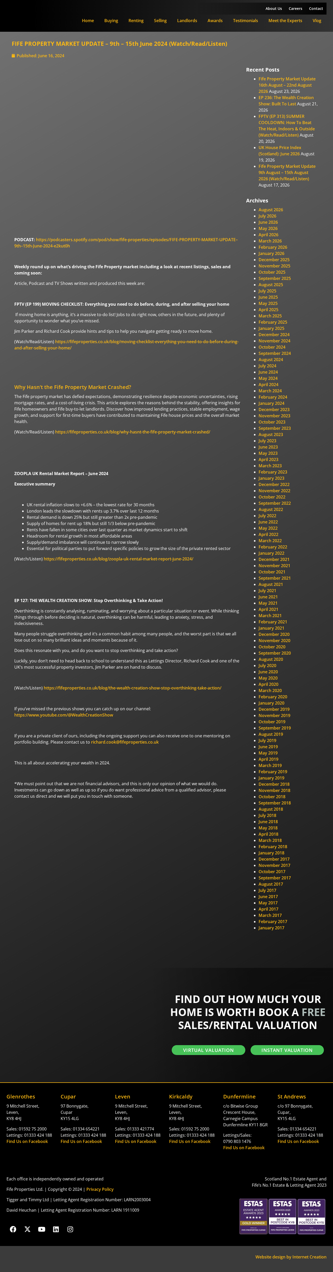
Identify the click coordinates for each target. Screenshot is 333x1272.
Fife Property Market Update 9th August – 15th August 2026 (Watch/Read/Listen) (287, 172)
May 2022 (268, 528)
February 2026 (273, 247)
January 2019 (271, 778)
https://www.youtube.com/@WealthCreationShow (63, 715)
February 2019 (273, 772)
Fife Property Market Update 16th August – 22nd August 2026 (287, 85)
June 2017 (268, 896)
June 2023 (268, 447)
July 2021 (267, 590)
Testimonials (245, 20)
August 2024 (271, 359)
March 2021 (270, 615)
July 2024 (267, 366)
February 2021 (273, 622)
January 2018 (271, 853)
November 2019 (274, 715)
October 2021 (272, 572)
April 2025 (268, 309)
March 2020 (270, 690)
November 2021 (274, 565)
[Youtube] (41, 1229)
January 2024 (271, 403)
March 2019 (270, 765)
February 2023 (273, 472)
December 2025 (274, 260)
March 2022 (270, 541)
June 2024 (268, 372)
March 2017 (270, 915)
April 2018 (268, 834)
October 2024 (272, 347)
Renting (136, 20)
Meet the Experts (285, 20)
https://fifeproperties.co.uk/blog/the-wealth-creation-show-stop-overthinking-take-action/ (132, 688)
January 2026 (271, 253)
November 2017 (274, 865)
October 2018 (272, 797)
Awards (215, 20)
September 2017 (275, 878)
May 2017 (268, 903)
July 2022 (267, 516)
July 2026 (267, 216)
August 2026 (271, 210)
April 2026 (268, 235)
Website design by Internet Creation (290, 1257)
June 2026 (268, 222)
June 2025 (268, 297)
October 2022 (272, 497)
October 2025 (272, 272)
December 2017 (274, 859)
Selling (160, 20)
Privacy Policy (100, 1189)
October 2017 (272, 871)
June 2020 (268, 672)
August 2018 (271, 809)
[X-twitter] (27, 1229)
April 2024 (268, 384)
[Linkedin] (55, 1229)
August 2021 (271, 584)
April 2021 (268, 609)
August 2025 (271, 284)
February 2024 (273, 397)
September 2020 (275, 653)
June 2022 (268, 522)
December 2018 (274, 784)
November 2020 (274, 640)
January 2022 (271, 553)
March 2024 (270, 391)
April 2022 (268, 534)
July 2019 (267, 740)
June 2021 (268, 597)
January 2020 (271, 703)
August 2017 (271, 884)
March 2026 (270, 241)
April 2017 (268, 909)
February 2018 (273, 846)
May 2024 (268, 378)
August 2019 (271, 734)
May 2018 (268, 828)
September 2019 (275, 728)
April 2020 (268, 684)
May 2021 (268, 603)
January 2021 (271, 628)
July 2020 (267, 665)
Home (88, 20)
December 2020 (274, 634)
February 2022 (273, 547)
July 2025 (267, 291)
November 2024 (274, 341)
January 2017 (271, 928)
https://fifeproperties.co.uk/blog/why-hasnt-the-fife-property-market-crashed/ (132, 432)
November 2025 (274, 266)
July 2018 (267, 815)
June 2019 (268, 747)
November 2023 (274, 416)
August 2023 (271, 434)
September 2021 (275, 578)
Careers (295, 8)
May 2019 (268, 753)
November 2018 (274, 790)
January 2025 (271, 328)
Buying (111, 20)
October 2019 (272, 722)
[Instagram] (70, 1229)
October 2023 (272, 422)
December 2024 (274, 334)
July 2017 (267, 890)
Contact (316, 8)
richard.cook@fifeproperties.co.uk (125, 742)
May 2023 (268, 453)
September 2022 (275, 503)
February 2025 (273, 322)
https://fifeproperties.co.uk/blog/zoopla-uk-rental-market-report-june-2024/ (118, 559)
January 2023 (271, 478)
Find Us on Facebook (27, 1141)
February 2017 (273, 921)
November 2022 (274, 491)
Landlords (187, 20)
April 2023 (268, 459)
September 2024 (275, 353)
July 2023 (267, 441)
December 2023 (274, 409)
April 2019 (268, 759)
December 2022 (274, 484)
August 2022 (271, 509)
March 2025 (270, 316)
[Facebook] (13, 1229)
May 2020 (268, 678)
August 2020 (271, 659)
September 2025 (275, 278)
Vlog (317, 20)
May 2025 (268, 303)
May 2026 (268, 228)
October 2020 (272, 647)
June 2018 (268, 821)
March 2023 (270, 466)
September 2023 (275, 428)
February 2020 (273, 697)
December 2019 (274, 709)
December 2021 (274, 559)
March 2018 (270, 840)
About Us (274, 8)
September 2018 (275, 803)
